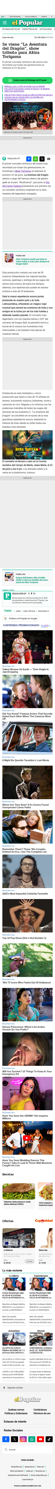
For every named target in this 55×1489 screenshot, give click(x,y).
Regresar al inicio (15, 1388)
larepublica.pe (16, 1467)
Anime (18, 611)
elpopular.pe (29, 1467)
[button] (5, 22)
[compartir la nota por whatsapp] (35, 159)
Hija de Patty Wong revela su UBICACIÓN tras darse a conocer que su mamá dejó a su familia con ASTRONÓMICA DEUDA (28, 97)
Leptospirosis (15, 16)
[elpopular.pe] (27, 26)
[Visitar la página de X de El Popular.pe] (14, 1439)
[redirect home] (27, 1400)
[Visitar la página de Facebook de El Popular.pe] (5, 1439)
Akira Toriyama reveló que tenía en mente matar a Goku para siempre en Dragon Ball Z (32, 261)
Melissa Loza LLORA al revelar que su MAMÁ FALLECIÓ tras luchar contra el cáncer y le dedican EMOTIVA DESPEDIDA (27, 88)
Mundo (44, 16)
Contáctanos (40, 1409)
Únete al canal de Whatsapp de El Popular (30, 80)
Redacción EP (13, 158)
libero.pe (40, 1467)
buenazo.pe (40, 1471)
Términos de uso (41, 1413)
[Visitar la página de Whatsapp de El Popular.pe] (31, 1439)
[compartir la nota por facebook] (29, 159)
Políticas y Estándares (16, 1413)
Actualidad (46, 29)
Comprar (29, 1261)
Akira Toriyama (23, 171)
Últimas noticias (11, 29)
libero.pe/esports (16, 1471)
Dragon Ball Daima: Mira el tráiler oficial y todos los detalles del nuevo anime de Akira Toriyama (32, 580)
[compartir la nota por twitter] (42, 159)
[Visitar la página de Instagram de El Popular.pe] (23, 1439)
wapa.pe (29, 1471)
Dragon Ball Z (43, 611)
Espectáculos (29, 29)
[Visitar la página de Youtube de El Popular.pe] (40, 1439)
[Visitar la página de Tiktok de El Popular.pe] (49, 1439)
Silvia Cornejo (31, 16)
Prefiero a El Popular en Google (23, 618)
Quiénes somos (16, 1409)
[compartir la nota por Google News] (48, 159)
